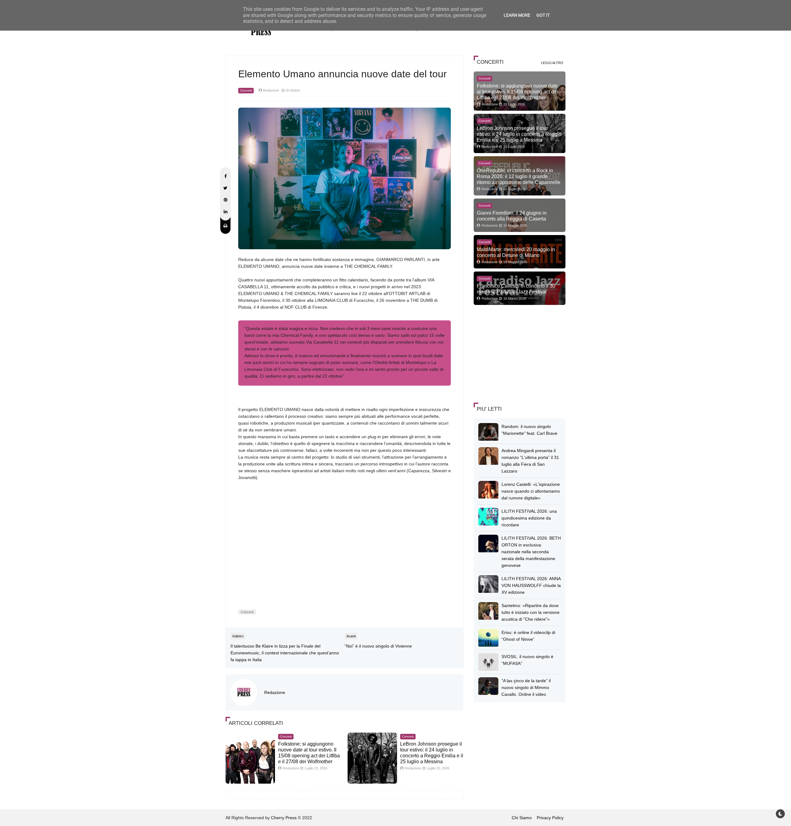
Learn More (517, 15)
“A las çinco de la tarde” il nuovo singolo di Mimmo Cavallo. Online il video (526, 687)
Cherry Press (284, 817)
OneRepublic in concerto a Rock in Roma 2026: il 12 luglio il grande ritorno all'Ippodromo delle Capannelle (518, 176)
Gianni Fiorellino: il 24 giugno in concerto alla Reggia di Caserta (512, 215)
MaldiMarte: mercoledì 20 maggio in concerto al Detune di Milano (516, 252)
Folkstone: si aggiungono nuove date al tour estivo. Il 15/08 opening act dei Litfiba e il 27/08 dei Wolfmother (517, 91)
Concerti (246, 90)
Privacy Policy (550, 817)
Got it (543, 15)
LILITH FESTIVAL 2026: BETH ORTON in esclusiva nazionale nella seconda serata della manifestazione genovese (531, 552)
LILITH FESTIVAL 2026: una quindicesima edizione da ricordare (529, 518)
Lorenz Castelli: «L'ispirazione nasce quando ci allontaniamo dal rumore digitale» (530, 491)
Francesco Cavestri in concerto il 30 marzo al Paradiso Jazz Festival (516, 288)
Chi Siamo (522, 817)
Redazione (274, 692)
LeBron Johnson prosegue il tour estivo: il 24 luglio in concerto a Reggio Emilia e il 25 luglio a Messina (519, 134)
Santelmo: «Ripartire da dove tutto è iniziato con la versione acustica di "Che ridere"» (530, 612)
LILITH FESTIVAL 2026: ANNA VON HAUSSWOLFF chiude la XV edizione (531, 585)
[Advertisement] (520, 353)
